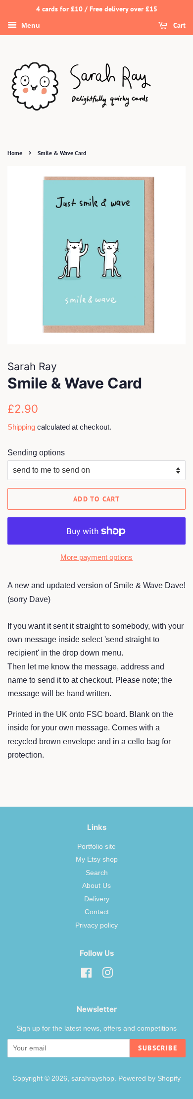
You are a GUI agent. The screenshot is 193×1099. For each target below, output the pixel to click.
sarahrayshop (92, 1078)
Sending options (36, 452)
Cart (178, 25)
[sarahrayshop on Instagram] (107, 975)
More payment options (96, 557)
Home (14, 153)
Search (97, 873)
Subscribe (157, 1048)
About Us (96, 885)
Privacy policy (96, 925)
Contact (97, 912)
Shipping (21, 427)
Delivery (96, 899)
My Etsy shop (97, 859)
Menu (29, 25)
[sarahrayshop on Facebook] (86, 975)
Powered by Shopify (149, 1078)
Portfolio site (96, 846)
